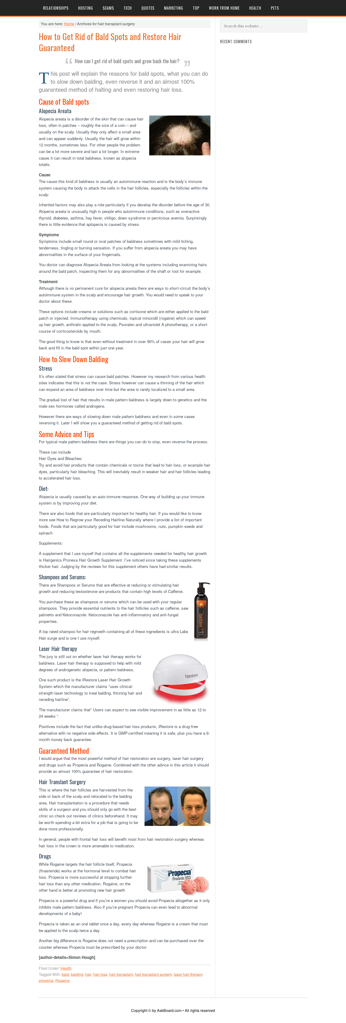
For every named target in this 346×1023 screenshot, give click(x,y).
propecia (46, 980)
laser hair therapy (188, 974)
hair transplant (121, 974)
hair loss (100, 974)
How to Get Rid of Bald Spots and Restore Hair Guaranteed (110, 42)
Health (66, 968)
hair (88, 974)
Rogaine (62, 980)
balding (77, 974)
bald (65, 974)
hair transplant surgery (153, 974)
